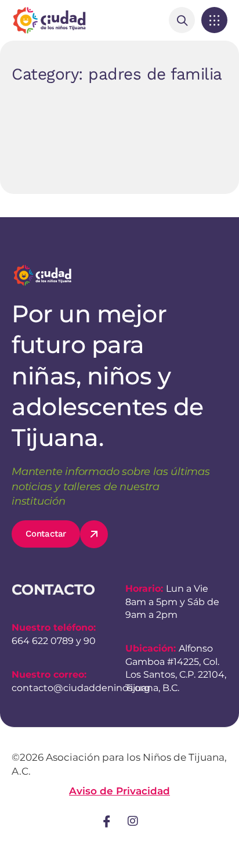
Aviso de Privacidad (119, 791)
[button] (214, 20)
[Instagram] (132, 821)
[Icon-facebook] (106, 821)
